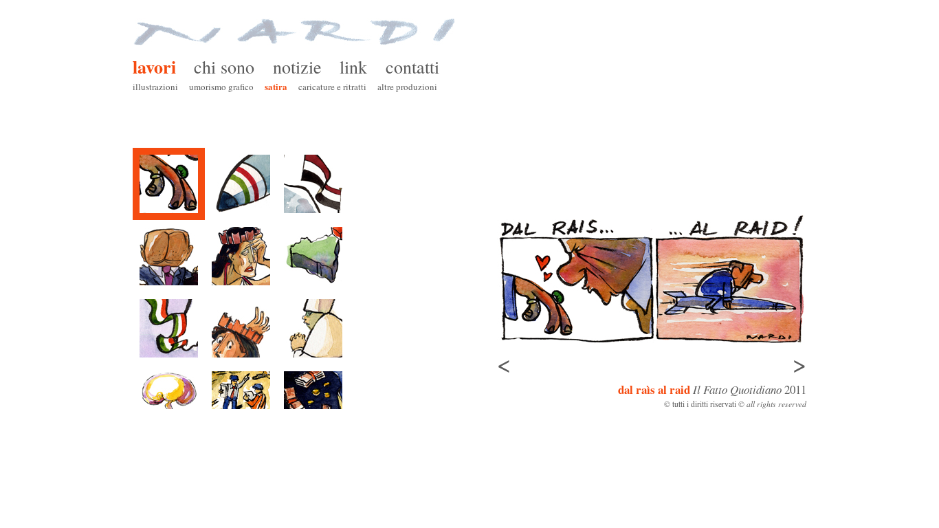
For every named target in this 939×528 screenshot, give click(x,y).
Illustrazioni (155, 86)
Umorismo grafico (221, 86)
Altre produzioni (407, 86)
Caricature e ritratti (332, 86)
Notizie (297, 66)
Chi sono (224, 66)
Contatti (412, 66)
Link (353, 66)
